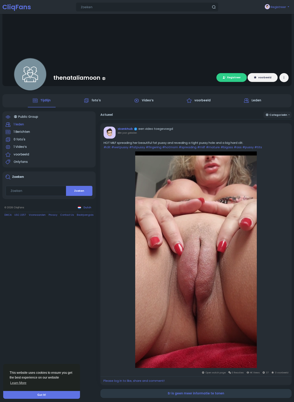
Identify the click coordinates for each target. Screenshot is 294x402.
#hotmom (170, 147)
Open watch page (215, 372)
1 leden (19, 124)
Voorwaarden (37, 215)
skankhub (125, 129)
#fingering (153, 147)
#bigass (227, 147)
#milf (201, 147)
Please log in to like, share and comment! (134, 381)
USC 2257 (20, 215)
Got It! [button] (41, 394)
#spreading (187, 147)
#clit (107, 147)
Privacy (53, 215)
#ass (238, 147)
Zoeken (79, 191)
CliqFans (16, 6)
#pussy (248, 147)
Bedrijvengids (85, 215)
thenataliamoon (76, 78)
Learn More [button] (18, 383)
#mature (213, 147)
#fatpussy (137, 147)
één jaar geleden (127, 132)
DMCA (8, 215)
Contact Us (67, 215)
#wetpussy (119, 147)
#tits (258, 147)
